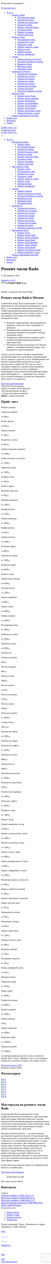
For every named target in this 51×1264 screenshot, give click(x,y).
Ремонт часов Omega (27, 106)
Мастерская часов (20, 230)
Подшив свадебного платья (30, 61)
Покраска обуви (24, 25)
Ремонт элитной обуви (27, 27)
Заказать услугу (8, 280)
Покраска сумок (24, 44)
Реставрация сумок (26, 39)
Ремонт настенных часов (29, 111)
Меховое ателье (24, 66)
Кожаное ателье (24, 64)
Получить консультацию (12, 383)
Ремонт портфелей (26, 54)
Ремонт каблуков (25, 35)
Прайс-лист (12, 118)
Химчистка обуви (25, 20)
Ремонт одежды (24, 191)
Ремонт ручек (23, 49)
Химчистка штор (25, 88)
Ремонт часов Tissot (26, 96)
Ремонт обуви (18, 15)
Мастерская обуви (20, 142)
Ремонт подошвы (25, 32)
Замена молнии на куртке (29, 59)
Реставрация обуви (26, 17)
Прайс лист (12, 257)
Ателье (15, 57)
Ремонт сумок (18, 37)
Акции (10, 123)
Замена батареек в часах (28, 113)
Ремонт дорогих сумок (27, 47)
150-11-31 (9, 127)
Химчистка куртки (26, 76)
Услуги (10, 12)
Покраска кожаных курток (29, 91)
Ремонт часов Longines (27, 98)
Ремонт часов (18, 93)
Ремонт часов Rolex (26, 108)
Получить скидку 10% (11, 1065)
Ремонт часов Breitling (27, 103)
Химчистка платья (26, 84)
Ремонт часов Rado (26, 101)
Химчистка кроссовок (27, 22)
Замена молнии (24, 52)
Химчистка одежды (21, 71)
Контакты (11, 120)
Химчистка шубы (25, 81)
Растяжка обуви (24, 30)
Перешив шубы (24, 69)
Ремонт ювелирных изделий (25, 115)
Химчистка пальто (26, 79)
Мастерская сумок (20, 166)
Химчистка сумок (25, 42)
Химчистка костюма (26, 86)
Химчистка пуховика (27, 74)
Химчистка (17, 206)
